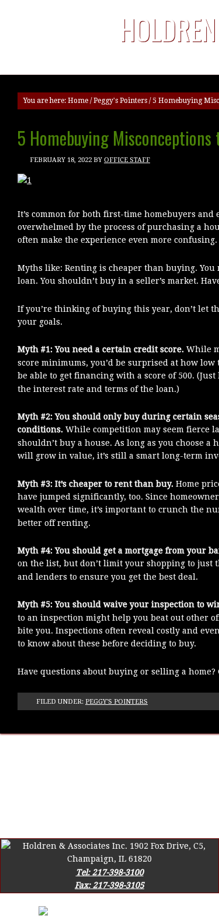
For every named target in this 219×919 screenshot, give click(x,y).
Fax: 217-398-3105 (109, 885)
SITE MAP (38, 766)
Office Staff (127, 160)
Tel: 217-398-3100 (110, 872)
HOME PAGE (29, 753)
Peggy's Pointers (120, 101)
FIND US (193, 753)
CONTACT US (140, 753)
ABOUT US (83, 753)
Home (78, 101)
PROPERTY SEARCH (106, 766)
